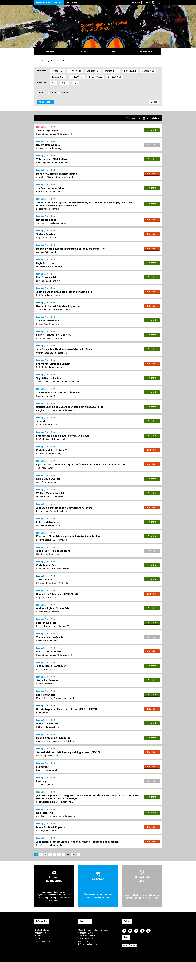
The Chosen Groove (47, 320)
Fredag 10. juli (77, 77)
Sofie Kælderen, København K (66, 381)
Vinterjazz (71, 2)
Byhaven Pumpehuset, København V (52, 626)
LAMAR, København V (45, 684)
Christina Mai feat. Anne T (51, 450)
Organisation (146, 51)
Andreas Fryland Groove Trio (53, 608)
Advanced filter (45, 102)
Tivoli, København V (45, 468)
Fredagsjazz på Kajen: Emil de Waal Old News (62, 436)
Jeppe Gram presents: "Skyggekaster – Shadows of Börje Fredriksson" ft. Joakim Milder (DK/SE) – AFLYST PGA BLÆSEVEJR (87, 796)
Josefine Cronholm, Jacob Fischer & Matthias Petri (65, 292)
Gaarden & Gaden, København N (50, 338)
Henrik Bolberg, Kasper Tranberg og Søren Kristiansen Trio (70, 248)
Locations (82, 51)
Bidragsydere (40, 933)
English (136, 2)
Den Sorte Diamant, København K (50, 439)
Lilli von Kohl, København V (48, 281)
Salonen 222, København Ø (48, 784)
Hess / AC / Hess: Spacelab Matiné (56, 174)
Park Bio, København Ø (46, 830)
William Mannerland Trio (50, 493)
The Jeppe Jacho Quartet (50, 637)
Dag (53, 83)
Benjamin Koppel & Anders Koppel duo (58, 306)
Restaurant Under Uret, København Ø (52, 568)
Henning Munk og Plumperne (53, 738)
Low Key (41, 781)
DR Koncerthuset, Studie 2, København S (54, 583)
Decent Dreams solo (48, 145)
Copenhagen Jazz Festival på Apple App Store (126, 945)
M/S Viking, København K (47, 755)
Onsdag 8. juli (148, 71)
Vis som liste (134, 118)
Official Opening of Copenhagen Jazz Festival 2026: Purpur (70, 407)
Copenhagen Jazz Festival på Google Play (133, 945)
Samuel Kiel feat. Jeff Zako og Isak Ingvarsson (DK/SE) (68, 752)
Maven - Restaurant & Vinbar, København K (55, 698)
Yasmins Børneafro (47, 130)
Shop (149, 2)
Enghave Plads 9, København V (50, 266)
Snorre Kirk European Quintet (53, 364)
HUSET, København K (45, 396)
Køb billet (151, 173)
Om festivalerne (41, 930)
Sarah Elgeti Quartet (48, 479)
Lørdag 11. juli (95, 77)
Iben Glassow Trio (46, 277)
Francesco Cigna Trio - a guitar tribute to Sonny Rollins (68, 536)
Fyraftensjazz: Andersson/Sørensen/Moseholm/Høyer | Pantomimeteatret (80, 464)
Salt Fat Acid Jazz (46, 623)
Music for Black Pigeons (50, 827)
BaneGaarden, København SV (49, 845)
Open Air (42, 92)
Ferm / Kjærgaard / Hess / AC (53, 335)
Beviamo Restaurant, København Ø (51, 540)
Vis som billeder (152, 118)
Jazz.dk (37, 60)
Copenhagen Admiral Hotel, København (53, 162)
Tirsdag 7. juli (130, 71)
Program (50, 51)
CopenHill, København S (47, 770)
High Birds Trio (45, 263)
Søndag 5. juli (93, 71)
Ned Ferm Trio (44, 813)
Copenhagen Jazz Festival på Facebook (124, 931)
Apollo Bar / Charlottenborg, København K (54, 177)
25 (72, 854)
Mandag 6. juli (111, 71)
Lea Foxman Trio (45, 695)
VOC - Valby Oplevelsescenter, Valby (52, 223)
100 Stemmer (44, 579)
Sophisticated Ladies (48, 378)
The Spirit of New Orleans (51, 188)
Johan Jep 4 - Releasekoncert (53, 551)
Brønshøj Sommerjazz (46, 134)
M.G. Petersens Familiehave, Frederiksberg (55, 741)
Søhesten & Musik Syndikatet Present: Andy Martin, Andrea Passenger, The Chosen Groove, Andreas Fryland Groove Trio (85, 203)
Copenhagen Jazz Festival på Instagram (142, 931)
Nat (75, 83)
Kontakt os (39, 938)
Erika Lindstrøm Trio (48, 522)
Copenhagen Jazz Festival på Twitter (130, 931)
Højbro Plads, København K (48, 191)
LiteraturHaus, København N (48, 554)
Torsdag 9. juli (58, 77)
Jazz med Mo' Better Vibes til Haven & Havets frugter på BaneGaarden (77, 842)
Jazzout (40, 421)
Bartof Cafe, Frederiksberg (48, 295)
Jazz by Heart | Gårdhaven (51, 666)
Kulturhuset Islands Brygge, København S (54, 802)
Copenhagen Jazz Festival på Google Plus (136, 931)
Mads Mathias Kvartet (49, 651)
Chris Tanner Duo (46, 565)
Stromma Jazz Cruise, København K (52, 353)
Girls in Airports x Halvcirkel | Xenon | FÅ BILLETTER (66, 709)
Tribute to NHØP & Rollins (51, 159)
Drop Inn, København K (46, 237)
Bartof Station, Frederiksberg (49, 367)
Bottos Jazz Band (46, 220)
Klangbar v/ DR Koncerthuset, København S (55, 410)
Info (114, 51)
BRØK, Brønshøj (65, 134)
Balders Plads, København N (48, 209)
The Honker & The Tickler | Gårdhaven (58, 392)
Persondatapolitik (42, 941)
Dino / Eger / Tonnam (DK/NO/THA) (57, 594)
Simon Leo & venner (47, 680)
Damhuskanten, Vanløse (47, 424)
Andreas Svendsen (47, 723)
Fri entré (53, 92)
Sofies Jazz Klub (43, 381)
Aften (64, 83)
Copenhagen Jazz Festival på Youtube (148, 931)
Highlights (64, 92)
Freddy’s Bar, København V (48, 482)
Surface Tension (45, 234)
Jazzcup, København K (46, 252)
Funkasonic (43, 766)
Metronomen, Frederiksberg (48, 148)
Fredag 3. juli (57, 71)
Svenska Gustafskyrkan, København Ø (53, 309)
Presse (37, 935)
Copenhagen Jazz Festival (49, 2)
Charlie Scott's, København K (49, 640)
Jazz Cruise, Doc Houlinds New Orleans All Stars (64, 349)
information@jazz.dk (87, 944)
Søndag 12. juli (114, 77)
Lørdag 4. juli (75, 71)
